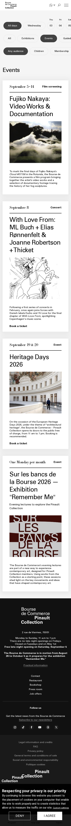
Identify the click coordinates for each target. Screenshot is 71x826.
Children (39, 51)
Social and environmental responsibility (35, 760)
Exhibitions (28, 38)
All (9, 38)
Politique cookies (35, 764)
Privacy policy (35, 751)
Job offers (36, 693)
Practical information (35, 665)
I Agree (49, 816)
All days (12, 25)
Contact (35, 676)
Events (49, 38)
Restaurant (35, 680)
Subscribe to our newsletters (35, 719)
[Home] (11, 5)
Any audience (15, 51)
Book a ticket (18, 326)
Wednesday (34, 25)
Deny (20, 816)
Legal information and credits (35, 742)
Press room (35, 689)
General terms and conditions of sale (35, 755)
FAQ (35, 746)
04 (60, 24)
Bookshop (35, 684)
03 (51, 24)
